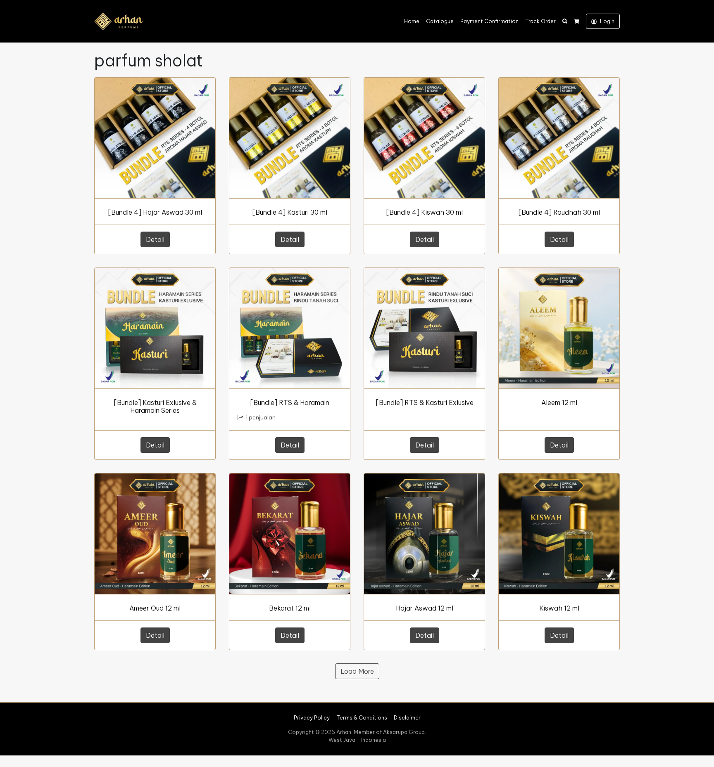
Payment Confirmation (489, 21)
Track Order (540, 21)
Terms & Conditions (361, 717)
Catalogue (440, 21)
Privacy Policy (312, 717)
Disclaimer (407, 717)
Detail (155, 239)
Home (411, 21)
